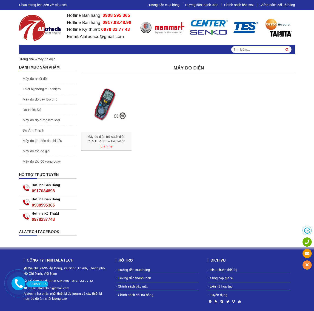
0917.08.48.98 (117, 22)
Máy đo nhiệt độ (35, 79)
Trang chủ (26, 59)
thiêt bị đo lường (69, 293)
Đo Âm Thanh (33, 130)
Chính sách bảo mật (239, 5)
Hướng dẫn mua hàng (164, 5)
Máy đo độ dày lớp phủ (40, 99)
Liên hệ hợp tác (221, 286)
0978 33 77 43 (115, 29)
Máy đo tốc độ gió (36, 151)
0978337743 (43, 219)
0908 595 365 (116, 15)
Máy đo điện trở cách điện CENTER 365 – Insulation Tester (106, 139)
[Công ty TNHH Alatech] (40, 27)
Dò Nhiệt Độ (32, 110)
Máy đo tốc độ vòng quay (42, 161)
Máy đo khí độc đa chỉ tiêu (42, 141)
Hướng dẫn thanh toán (201, 5)
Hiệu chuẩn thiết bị (223, 270)
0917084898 (43, 191)
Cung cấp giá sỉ (221, 278)
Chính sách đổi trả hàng (277, 5)
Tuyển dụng (218, 295)
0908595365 (43, 205)
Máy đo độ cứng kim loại (41, 120)
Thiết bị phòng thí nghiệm (42, 89)
